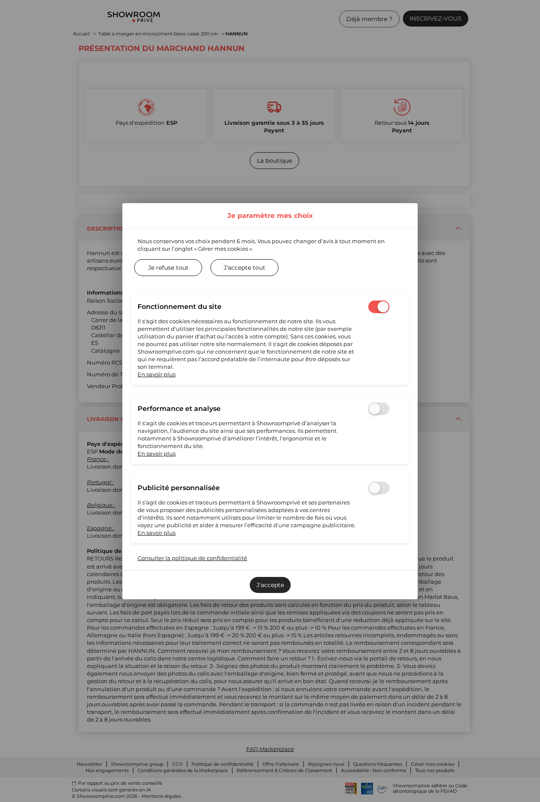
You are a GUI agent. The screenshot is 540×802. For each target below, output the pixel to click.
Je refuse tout (168, 267)
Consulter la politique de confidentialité (192, 558)
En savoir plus (157, 374)
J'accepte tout (244, 267)
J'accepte (270, 585)
